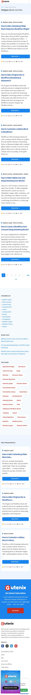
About (2, 655)
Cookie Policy (4, 667)
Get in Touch (4, 661)
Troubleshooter (6, 317)
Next (28, 275)
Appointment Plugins (8, 367)
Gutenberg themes (8, 400)
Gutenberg (5, 396)
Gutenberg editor (18, 174)
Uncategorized (6, 319)
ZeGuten (26, 174)
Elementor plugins (8, 383)
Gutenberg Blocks (17, 396)
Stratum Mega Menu (8, 417)
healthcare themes (8, 404)
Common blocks (17, 125)
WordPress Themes (7, 324)
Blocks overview (17, 22)
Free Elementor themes (9, 388)
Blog (2, 658)
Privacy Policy (5, 670)
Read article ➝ (15, 56)
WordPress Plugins (7, 322)
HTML (18, 404)
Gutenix (4, 309)
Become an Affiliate (6, 664)
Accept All (24, 690)
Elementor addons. (17, 375)
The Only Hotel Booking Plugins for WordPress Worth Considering (15, 346)
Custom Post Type (8, 371)
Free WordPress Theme (7, 651)
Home (2, 7)
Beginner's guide (7, 22)
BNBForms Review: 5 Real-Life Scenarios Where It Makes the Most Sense (14, 340)
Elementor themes (22, 383)
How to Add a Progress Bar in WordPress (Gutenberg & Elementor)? (12, 78)
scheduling (6, 413)
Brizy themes (21, 367)
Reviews (4, 314)
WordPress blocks (17, 421)
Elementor (5, 375)
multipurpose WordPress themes (12, 409)
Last (16, 279)
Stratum (15, 413)
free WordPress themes (9, 392)
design (18, 371)
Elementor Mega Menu (9, 379)
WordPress (6, 421)
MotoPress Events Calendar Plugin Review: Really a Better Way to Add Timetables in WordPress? (15, 353)
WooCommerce (21, 417)
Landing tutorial (6, 312)
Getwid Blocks (23, 392)
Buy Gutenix (15, 610)
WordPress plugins (8, 425)
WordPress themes (22, 425)
